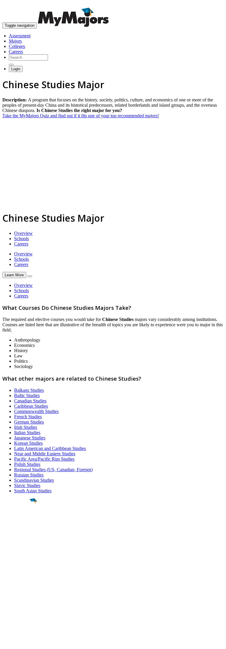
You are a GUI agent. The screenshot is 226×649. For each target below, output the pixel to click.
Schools (21, 238)
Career (17, 546)
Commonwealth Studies (36, 411)
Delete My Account (20, 601)
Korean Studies (28, 443)
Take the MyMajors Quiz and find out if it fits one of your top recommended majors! (80, 115)
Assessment (20, 35)
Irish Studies (25, 427)
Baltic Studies (27, 395)
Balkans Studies (29, 390)
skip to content (212, 4)
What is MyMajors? (20, 580)
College (18, 533)
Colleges (17, 46)
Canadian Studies (30, 400)
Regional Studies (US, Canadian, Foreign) (53, 469)
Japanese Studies (29, 437)
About (9, 568)
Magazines (12, 595)
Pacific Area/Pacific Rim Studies (44, 458)
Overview (23, 233)
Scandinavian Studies (34, 480)
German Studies (29, 421)
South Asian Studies (32, 490)
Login (15, 69)
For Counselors (16, 585)
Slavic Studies (27, 485)
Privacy (24, 641)
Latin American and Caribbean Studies (50, 448)
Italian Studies (27, 432)
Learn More (14, 275)
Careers (16, 51)
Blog (6, 606)
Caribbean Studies (31, 406)
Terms (8, 641)
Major (16, 521)
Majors (15, 41)
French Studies (28, 416)
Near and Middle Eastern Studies (44, 453)
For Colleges (14, 590)
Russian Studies (29, 474)
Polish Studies (27, 464)
